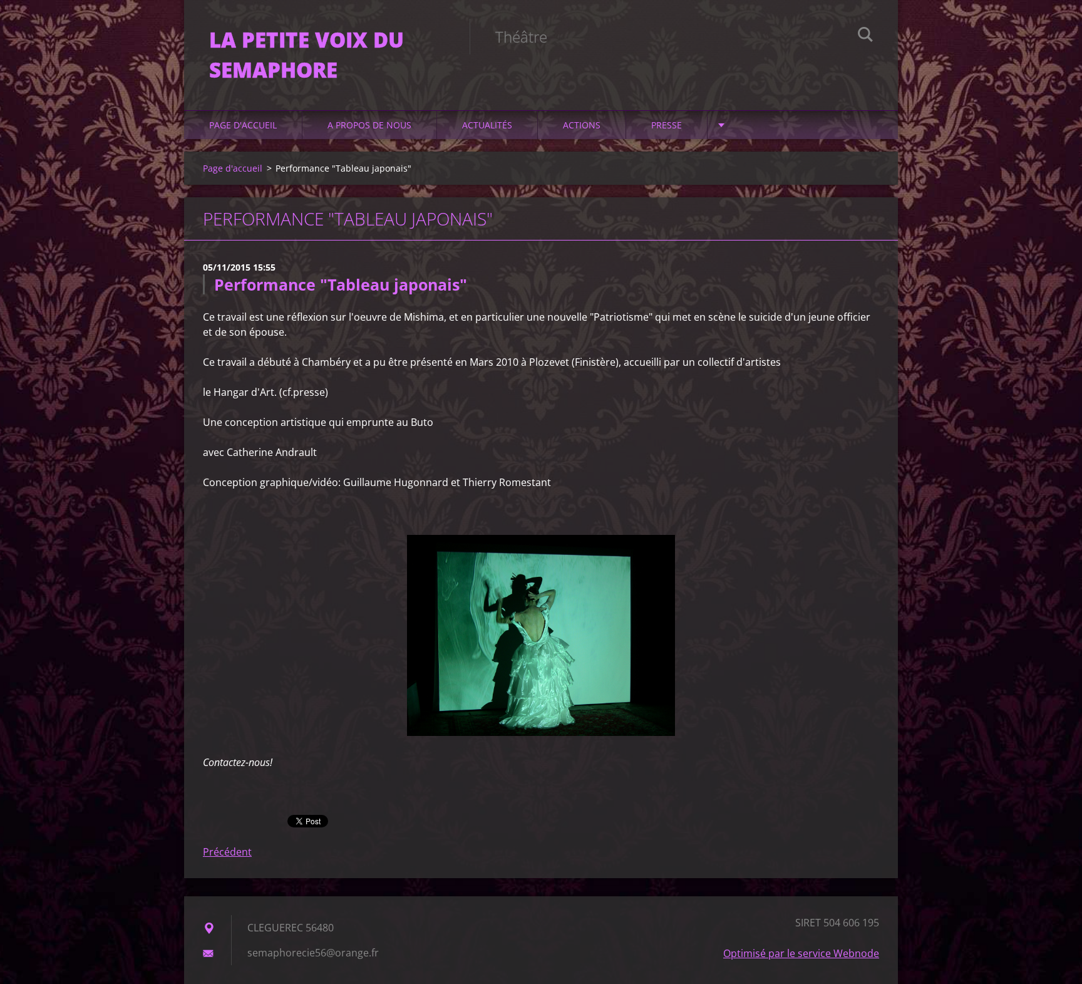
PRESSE (666, 125)
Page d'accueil (243, 125)
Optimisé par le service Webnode (801, 953)
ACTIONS (581, 125)
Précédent (227, 852)
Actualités (487, 125)
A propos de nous (369, 125)
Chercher (865, 36)
